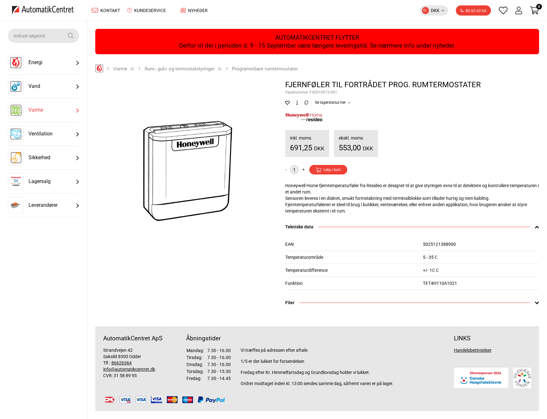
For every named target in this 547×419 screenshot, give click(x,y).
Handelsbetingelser (473, 350)
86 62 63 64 (476, 11)
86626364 (121, 362)
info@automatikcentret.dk (129, 369)
